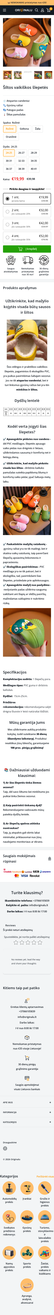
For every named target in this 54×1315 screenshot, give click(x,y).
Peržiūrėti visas (45, 1176)
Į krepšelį (31, 249)
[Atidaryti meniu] (4, 10)
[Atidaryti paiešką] (36, 10)
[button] (27, 198)
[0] (48, 10)
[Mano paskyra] (42, 10)
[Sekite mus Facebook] (5, 1148)
